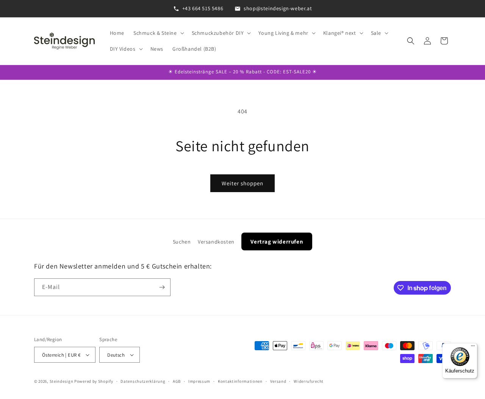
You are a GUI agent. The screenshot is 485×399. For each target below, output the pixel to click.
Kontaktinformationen (240, 381)
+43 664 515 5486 (203, 8)
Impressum (199, 381)
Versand (278, 381)
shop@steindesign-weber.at (278, 8)
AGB (177, 381)
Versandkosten (216, 241)
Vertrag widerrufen (276, 241)
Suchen (182, 241)
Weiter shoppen (242, 183)
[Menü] (472, 347)
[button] (158, 33)
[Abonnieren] (161, 287)
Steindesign (62, 381)
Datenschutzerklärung (142, 381)
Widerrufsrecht (309, 381)
